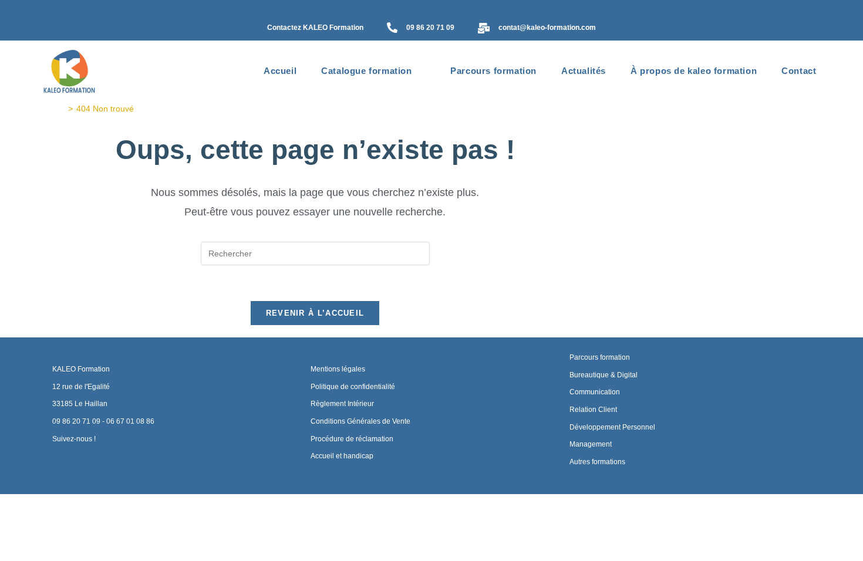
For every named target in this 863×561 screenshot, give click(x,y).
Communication (594, 392)
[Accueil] (61, 108)
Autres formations (597, 462)
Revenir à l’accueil (315, 313)
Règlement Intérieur (342, 404)
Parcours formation (599, 357)
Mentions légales (338, 369)
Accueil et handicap (342, 456)
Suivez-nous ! (74, 439)
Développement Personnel (612, 427)
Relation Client (593, 409)
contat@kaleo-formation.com (547, 27)
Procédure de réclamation (352, 439)
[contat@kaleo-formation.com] (484, 29)
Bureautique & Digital (603, 375)
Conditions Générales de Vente (360, 421)
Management (590, 444)
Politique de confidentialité (353, 387)
